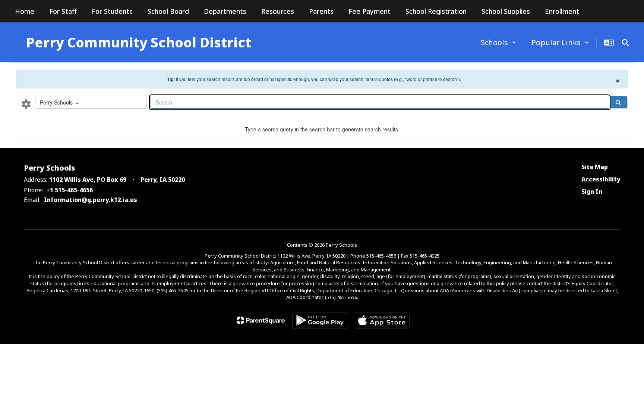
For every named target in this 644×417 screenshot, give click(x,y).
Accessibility (600, 179)
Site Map (594, 167)
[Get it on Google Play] (320, 320)
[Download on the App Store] (382, 320)
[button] (498, 42)
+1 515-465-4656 (69, 190)
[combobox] (91, 102)
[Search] (618, 102)
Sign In (591, 191)
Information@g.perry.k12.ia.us (90, 200)
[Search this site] (625, 42)
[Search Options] (26, 103)
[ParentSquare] (261, 320)
